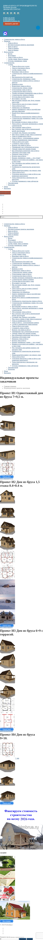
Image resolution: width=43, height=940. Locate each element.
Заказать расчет (11, 24)
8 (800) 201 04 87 (9, 18)
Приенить (22, 939)
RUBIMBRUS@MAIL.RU (11, 21)
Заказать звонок (5, 192)
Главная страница (10, 386)
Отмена (29, 939)
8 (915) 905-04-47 (9, 19)
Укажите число (12, 937)
